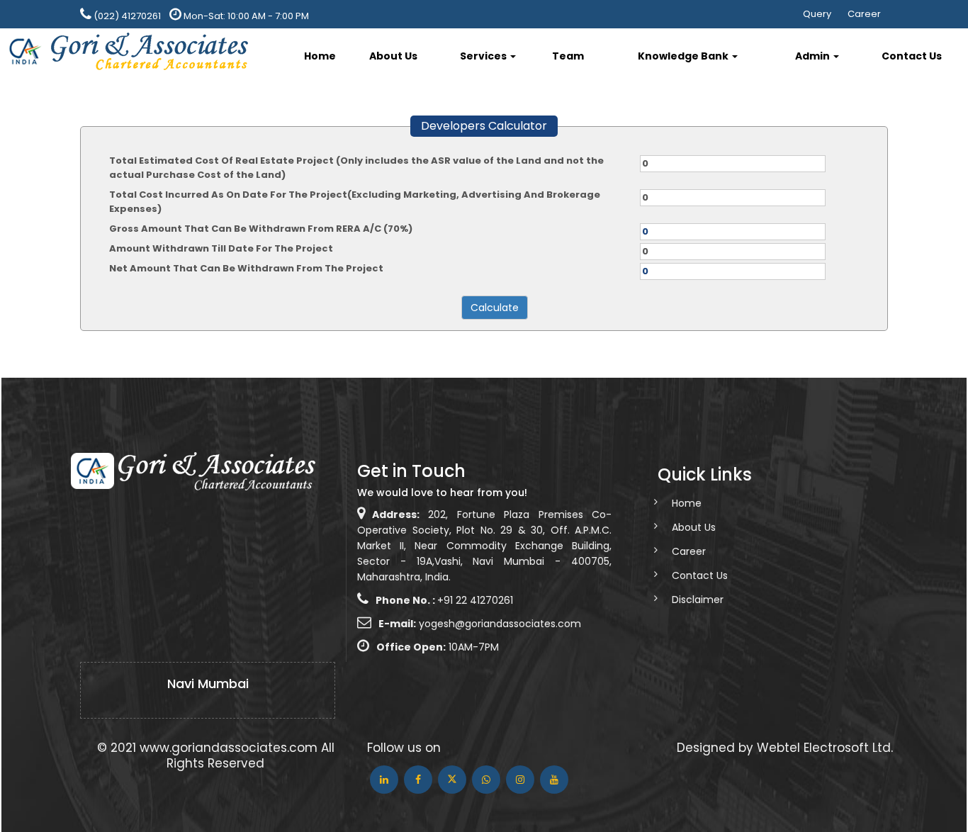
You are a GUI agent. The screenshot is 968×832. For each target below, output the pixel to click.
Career (864, 14)
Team (568, 56)
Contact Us (912, 56)
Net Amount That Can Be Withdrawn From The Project (246, 268)
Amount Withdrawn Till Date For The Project (221, 248)
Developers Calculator (484, 126)
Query (817, 14)
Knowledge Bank (684, 56)
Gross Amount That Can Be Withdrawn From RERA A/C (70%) (260, 228)
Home (320, 56)
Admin (813, 56)
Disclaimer (698, 599)
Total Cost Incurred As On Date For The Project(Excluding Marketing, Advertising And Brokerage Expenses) (354, 201)
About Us (393, 56)
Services (484, 56)
